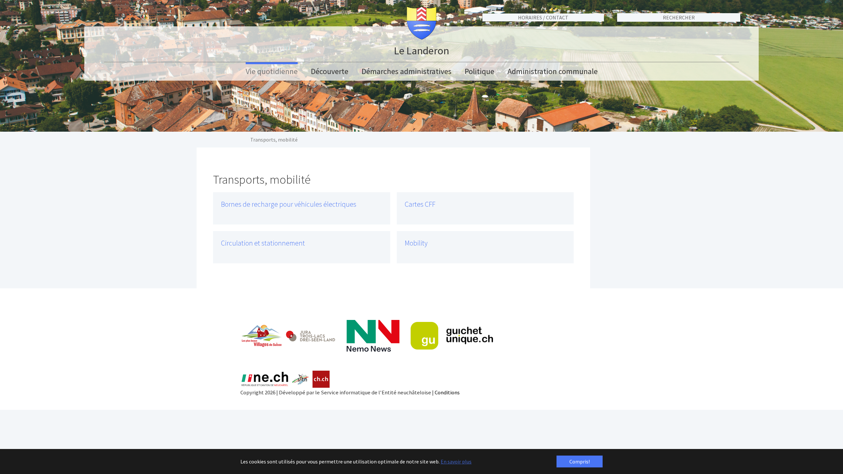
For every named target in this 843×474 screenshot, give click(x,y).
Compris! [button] (579, 461)
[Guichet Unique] (452, 336)
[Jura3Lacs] (310, 335)
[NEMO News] (373, 336)
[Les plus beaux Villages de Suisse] (261, 336)
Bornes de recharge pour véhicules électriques (288, 204)
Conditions (447, 392)
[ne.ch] (264, 379)
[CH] (321, 379)
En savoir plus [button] (456, 461)
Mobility (416, 243)
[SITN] (300, 379)
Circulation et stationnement (263, 243)
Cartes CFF (420, 204)
